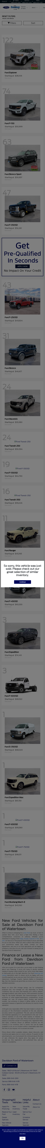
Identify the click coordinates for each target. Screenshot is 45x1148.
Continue (22, 582)
